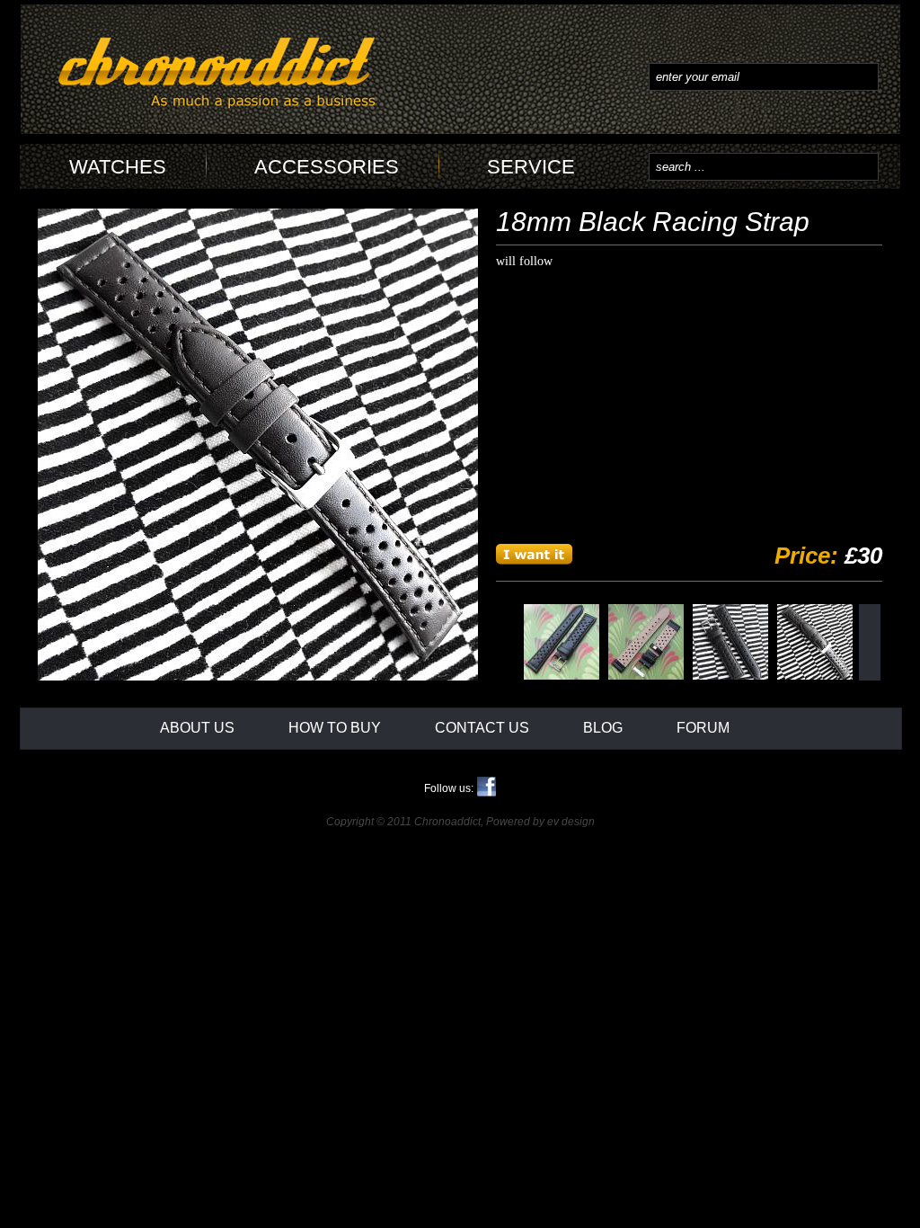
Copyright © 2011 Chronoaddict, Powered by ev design (460, 821)
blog (603, 727)
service (531, 167)
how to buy (334, 727)
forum (703, 727)
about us (197, 727)
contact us (482, 727)
